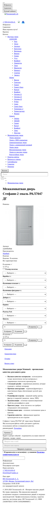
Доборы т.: (7, 297)
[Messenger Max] (19, 22)
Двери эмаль (13, 147)
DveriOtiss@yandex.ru (10, 473)
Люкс (16, 130)
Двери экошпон (15, 138)
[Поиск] (5, 178)
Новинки (10, 167)
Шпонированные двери (17, 150)
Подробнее (18, 428)
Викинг (17, 53)
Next (15, 41)
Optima (16, 118)
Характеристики (10, 354)
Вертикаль (17, 51)
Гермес (16, 56)
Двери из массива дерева (18, 152)
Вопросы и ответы (14, 159)
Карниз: (6, 305)
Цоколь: (6, 319)
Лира (16, 66)
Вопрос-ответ (9, 363)
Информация (7, 461)
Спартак (17, 73)
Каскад (16, 126)
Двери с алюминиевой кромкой (20, 145)
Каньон (16, 90)
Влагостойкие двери (16, 154)
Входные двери (12, 37)
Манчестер (18, 68)
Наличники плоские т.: (11, 283)
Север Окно (18, 106)
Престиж (17, 133)
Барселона (17, 49)
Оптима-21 (18, 97)
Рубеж (16, 102)
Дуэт (15, 58)
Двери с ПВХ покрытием (18, 140)
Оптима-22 (18, 99)
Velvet (16, 44)
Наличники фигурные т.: (12, 290)
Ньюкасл (17, 70)
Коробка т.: (7, 276)
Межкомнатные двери (15, 135)
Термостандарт (19, 111)
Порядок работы (13, 157)
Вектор (16, 80)
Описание (8, 349)
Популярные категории (11, 465)
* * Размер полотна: (10, 269)
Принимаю (7, 433)
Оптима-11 (18, 94)
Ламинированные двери (18, 142)
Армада (12, 116)
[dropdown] (4, 2)
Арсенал (17, 46)
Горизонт (17, 82)
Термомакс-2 (18, 109)
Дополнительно (8, 463)
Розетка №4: (7, 312)
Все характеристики (10, 261)
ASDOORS (13, 39)
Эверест (17, 75)
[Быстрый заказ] (40, 326)
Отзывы (7, 359)
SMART (17, 121)
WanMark (6, 253)
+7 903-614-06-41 (9, 22)
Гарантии (10, 164)
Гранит (16, 85)
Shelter (11, 78)
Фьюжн (16, 114)
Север (16, 104)
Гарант (16, 123)
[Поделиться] (25, 331)
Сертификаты (12, 162)
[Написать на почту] (23, 22)
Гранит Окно (18, 87)
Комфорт (17, 61)
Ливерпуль (18, 63)
